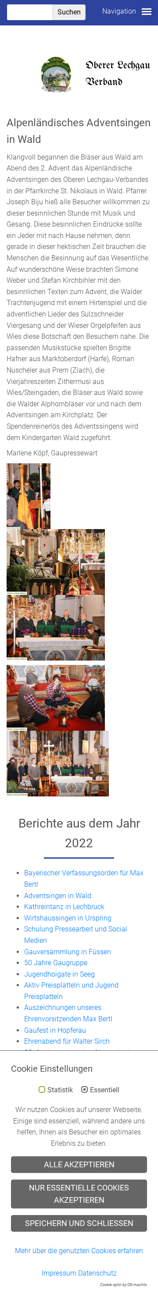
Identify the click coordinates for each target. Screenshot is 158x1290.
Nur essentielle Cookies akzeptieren (79, 1194)
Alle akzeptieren (79, 1164)
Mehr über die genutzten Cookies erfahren (79, 1251)
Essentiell (104, 1090)
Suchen (69, 12)
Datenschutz (97, 1273)
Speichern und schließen (79, 1223)
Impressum (59, 1273)
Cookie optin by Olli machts (123, 1285)
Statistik (60, 1090)
